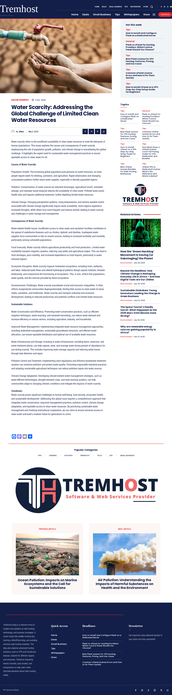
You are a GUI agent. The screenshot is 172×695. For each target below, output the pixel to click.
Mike (21, 132)
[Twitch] (154, 690)
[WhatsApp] (103, 131)
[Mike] (13, 131)
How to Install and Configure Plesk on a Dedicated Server (141, 34)
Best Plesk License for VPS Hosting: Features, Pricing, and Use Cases (140, 61)
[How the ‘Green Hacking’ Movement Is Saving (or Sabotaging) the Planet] (140, 233)
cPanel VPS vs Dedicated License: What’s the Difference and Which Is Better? (151, 171)
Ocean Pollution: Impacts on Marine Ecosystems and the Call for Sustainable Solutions (47, 584)
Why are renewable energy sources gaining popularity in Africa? (138, 329)
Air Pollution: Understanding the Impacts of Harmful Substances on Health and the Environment (124, 584)
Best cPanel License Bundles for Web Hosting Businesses (128, 170)
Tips (128, 30)
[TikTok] (148, 690)
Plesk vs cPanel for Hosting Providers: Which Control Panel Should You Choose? (140, 47)
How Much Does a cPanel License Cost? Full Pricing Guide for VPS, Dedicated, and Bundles (151, 153)
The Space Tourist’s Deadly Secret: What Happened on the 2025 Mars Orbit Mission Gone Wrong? (138, 311)
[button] (151, 6)
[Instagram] (164, 6)
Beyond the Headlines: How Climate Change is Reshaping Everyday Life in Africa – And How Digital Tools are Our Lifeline (140, 275)
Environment (20, 100)
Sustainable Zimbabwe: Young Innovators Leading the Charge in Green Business (140, 293)
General (130, 41)
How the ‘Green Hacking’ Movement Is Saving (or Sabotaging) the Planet (137, 255)
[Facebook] (161, 6)
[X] (167, 6)
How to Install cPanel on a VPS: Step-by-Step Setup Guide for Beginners (142, 89)
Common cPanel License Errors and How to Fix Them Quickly (140, 75)
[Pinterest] (97, 131)
